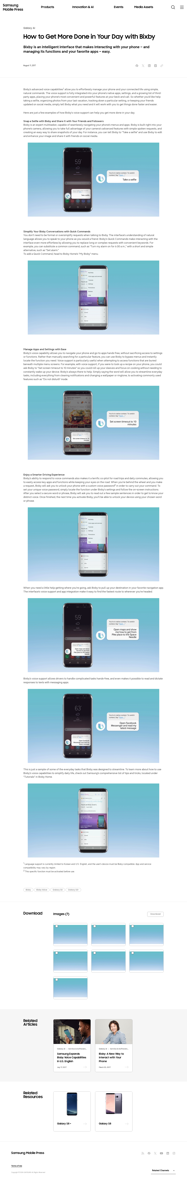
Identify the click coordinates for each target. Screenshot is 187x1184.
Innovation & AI (83, 7)
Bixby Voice (41, 890)
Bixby (28, 890)
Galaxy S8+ (73, 890)
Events (118, 7)
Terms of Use (16, 1166)
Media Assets (143, 7)
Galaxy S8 (58, 890)
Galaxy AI (29, 28)
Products (47, 7)
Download (155, 914)
